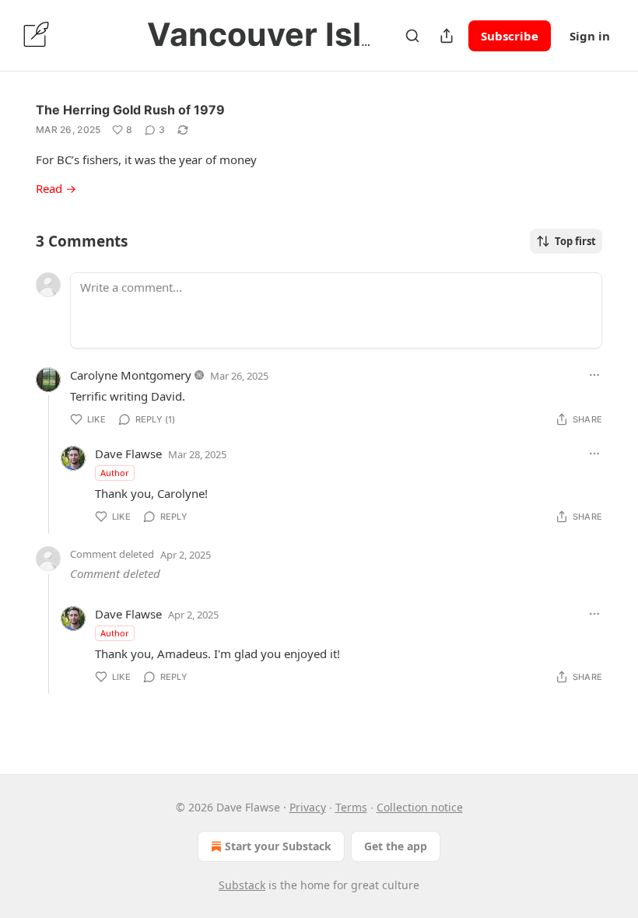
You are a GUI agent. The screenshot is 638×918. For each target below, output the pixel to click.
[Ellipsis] (594, 375)
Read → (56, 188)
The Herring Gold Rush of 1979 (130, 109)
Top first (575, 241)
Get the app (395, 846)
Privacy (307, 807)
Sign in (590, 36)
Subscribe (509, 36)
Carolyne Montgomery (130, 375)
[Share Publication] (446, 35)
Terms (351, 807)
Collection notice (420, 807)
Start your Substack (278, 846)
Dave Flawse (128, 453)
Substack (242, 885)
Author (114, 472)
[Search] (412, 35)
